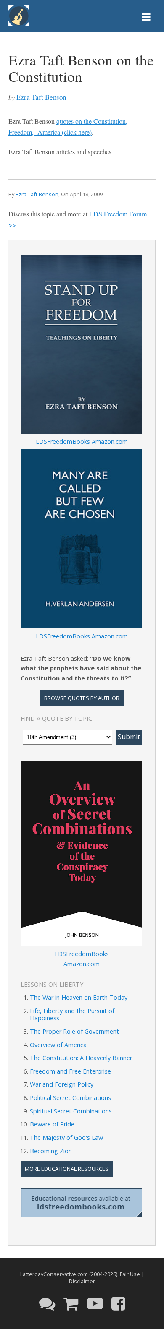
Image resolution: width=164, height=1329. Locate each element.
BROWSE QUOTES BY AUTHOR (81, 698)
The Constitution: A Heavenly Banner (81, 1058)
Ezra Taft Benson (41, 97)
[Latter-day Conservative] (18, 17)
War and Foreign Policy (61, 1084)
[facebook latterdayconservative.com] (118, 1303)
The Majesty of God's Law (66, 1137)
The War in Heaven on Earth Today (78, 997)
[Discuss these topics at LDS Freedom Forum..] (47, 1303)
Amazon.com (110, 442)
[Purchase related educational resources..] (71, 1303)
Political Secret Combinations (70, 1098)
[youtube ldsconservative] (95, 1303)
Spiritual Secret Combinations (71, 1111)
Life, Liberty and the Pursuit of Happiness (72, 1014)
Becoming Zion (51, 1151)
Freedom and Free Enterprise (70, 1071)
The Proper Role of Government (74, 1031)
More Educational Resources (66, 1169)
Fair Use (130, 1274)
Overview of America (58, 1045)
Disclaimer (82, 1281)
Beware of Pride (52, 1124)
